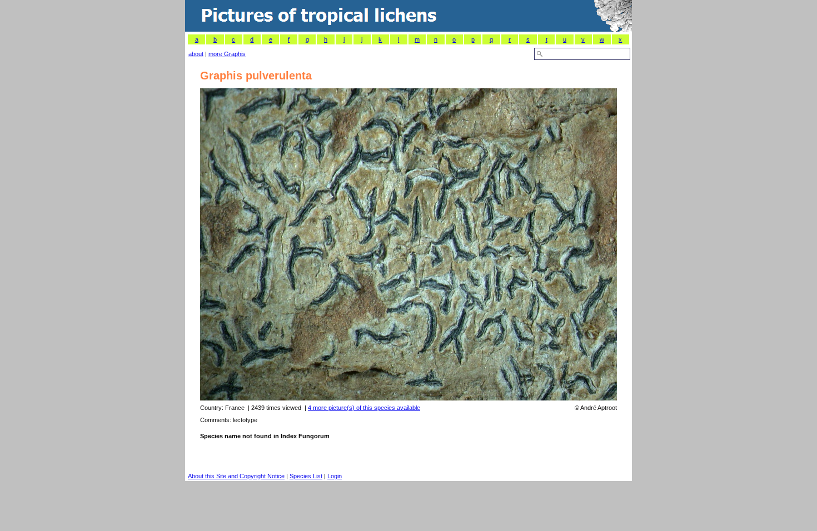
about (195, 54)
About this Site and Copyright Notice (236, 476)
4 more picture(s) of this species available (364, 407)
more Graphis (227, 54)
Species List (306, 476)
